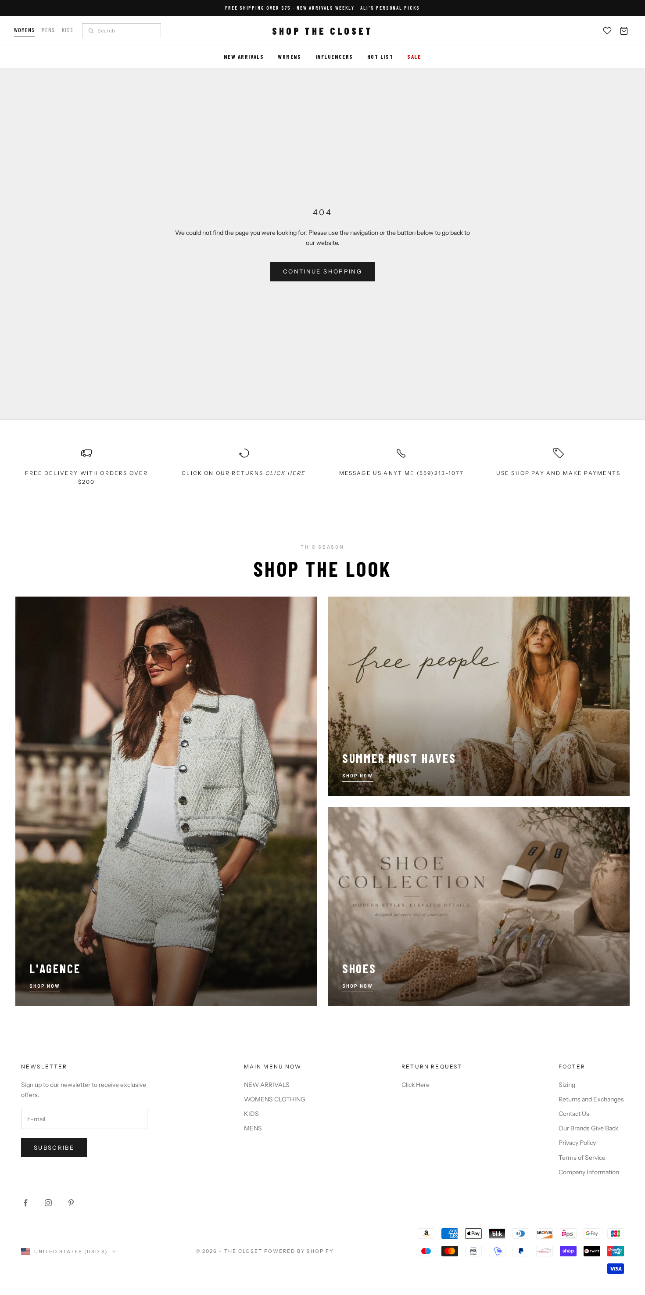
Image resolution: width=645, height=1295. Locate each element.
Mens (48, 29)
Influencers (334, 56)
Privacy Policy (577, 1143)
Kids (67, 29)
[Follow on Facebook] (25, 1202)
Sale (414, 56)
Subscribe (54, 1147)
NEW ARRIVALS (267, 1085)
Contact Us (574, 1114)
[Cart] (624, 31)
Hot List (380, 56)
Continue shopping (322, 271)
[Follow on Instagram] (48, 1202)
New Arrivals (244, 56)
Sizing (567, 1085)
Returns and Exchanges (591, 1099)
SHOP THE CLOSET (322, 30)
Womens (24, 29)
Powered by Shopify (299, 1251)
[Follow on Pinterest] (71, 1202)
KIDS (251, 1114)
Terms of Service (582, 1158)
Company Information (589, 1172)
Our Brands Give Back (588, 1128)
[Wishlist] (607, 31)
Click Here (415, 1085)
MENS (253, 1128)
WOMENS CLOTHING (274, 1099)
